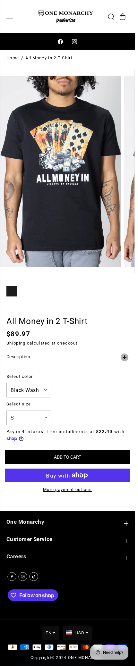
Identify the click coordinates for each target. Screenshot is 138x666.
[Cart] (122, 16)
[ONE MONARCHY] (65, 16)
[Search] (111, 16)
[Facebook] (60, 42)
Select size (18, 404)
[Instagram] (74, 42)
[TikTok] (33, 576)
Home (12, 57)
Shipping (15, 343)
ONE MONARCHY (85, 657)
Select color (19, 376)
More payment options (67, 489)
